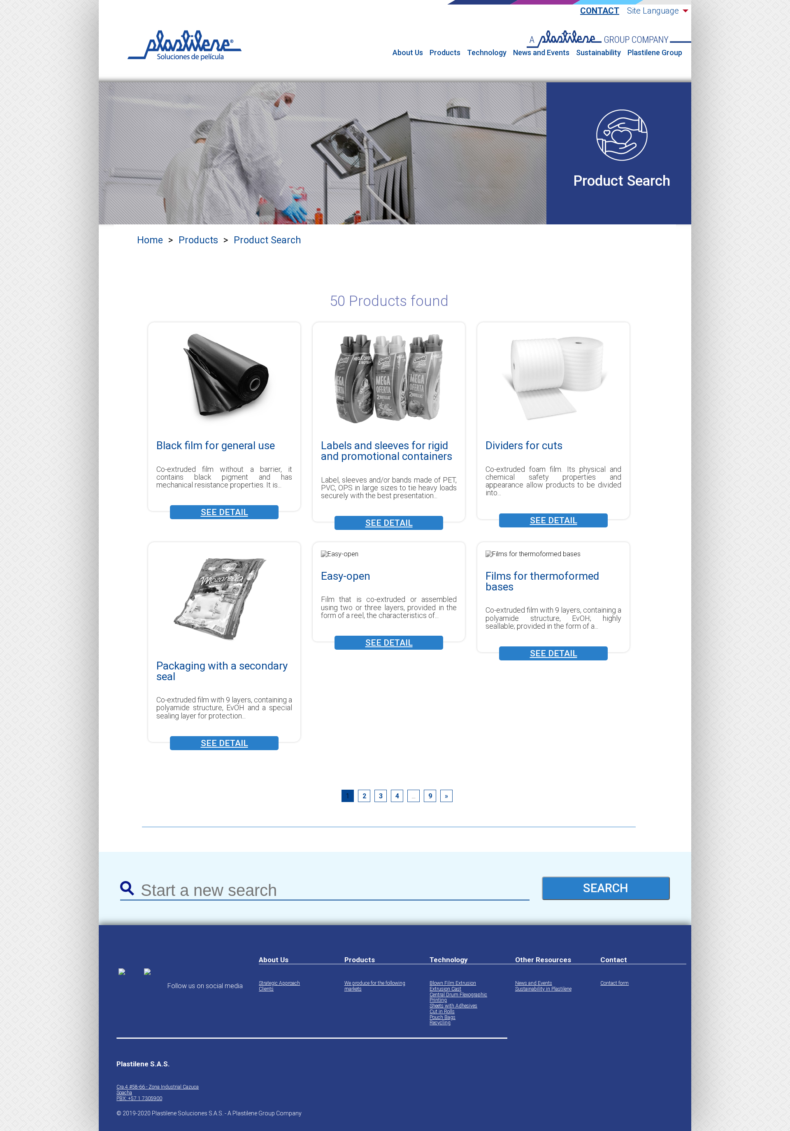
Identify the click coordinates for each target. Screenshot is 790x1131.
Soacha (124, 1093)
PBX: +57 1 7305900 (139, 1098)
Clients (266, 989)
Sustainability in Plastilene (543, 989)
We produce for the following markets (374, 986)
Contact (599, 11)
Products (445, 53)
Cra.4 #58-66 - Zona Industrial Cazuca (157, 1087)
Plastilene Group (654, 53)
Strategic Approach (279, 983)
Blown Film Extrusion (453, 983)
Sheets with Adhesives (453, 1006)
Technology (487, 53)
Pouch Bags (442, 1017)
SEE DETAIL (224, 512)
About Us (408, 53)
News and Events (541, 53)
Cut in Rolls (442, 1011)
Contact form (614, 983)
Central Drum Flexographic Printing (458, 997)
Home (150, 240)
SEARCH (605, 888)
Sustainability (598, 53)
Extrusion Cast (445, 989)
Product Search (267, 240)
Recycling (440, 1023)
